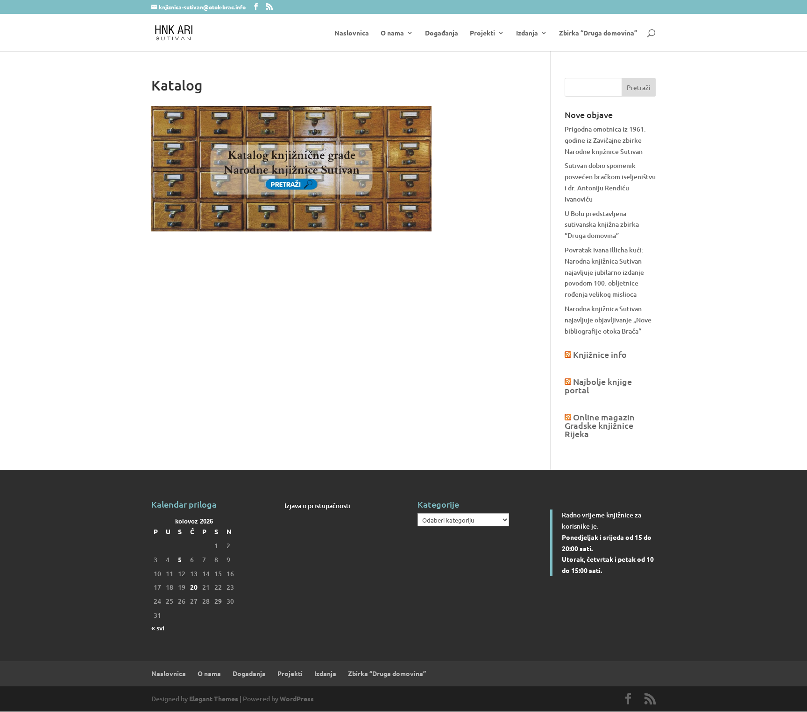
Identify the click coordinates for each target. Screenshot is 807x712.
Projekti (482, 33)
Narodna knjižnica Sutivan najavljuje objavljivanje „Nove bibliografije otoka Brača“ (608, 319)
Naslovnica (351, 33)
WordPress (297, 698)
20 (194, 587)
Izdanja (527, 33)
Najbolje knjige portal (598, 385)
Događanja (441, 33)
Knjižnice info (600, 354)
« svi (157, 627)
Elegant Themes (213, 698)
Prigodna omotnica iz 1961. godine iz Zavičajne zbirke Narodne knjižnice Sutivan (605, 140)
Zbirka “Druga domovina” (598, 33)
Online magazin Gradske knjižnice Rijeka (600, 425)
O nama (392, 33)
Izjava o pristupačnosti (317, 505)
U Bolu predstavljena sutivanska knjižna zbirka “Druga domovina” (602, 224)
